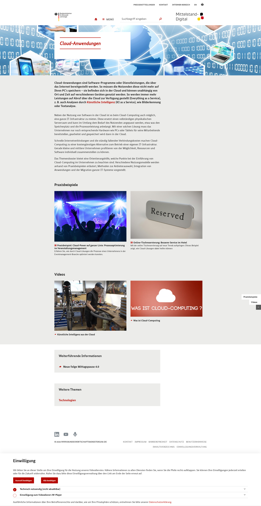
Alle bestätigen (49, 480)
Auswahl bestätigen (23, 480)
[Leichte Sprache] (203, 4)
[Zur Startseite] (191, 17)
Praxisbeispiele (250, 296)
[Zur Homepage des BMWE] (67, 17)
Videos (254, 302)
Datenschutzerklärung (160, 501)
